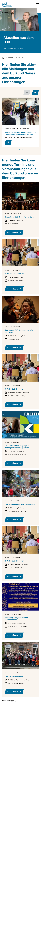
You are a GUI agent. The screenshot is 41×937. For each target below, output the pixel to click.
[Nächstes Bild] (35, 92)
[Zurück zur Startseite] (3, 57)
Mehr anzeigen (8, 701)
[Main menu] (37, 4)
